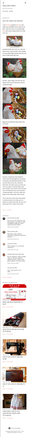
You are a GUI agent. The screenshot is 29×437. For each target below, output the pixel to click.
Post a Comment (7, 277)
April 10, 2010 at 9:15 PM (13, 263)
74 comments (9, 361)
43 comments (9, 388)
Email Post (9, 210)
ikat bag (19, 25)
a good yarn (10, 243)
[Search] (25, 2)
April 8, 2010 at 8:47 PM (13, 239)
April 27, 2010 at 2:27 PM (13, 273)
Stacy (4, 31)
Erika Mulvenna (9, 6)
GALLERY (5, 11)
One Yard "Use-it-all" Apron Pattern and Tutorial (11, 413)
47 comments (9, 418)
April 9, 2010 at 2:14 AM (12, 249)
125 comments (9, 306)
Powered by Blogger (16, 428)
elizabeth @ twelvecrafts (14, 254)
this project (8, 25)
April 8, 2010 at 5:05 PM (13, 227)
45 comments (9, 334)
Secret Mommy (11, 218)
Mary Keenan (11, 231)
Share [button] (4, 210)
